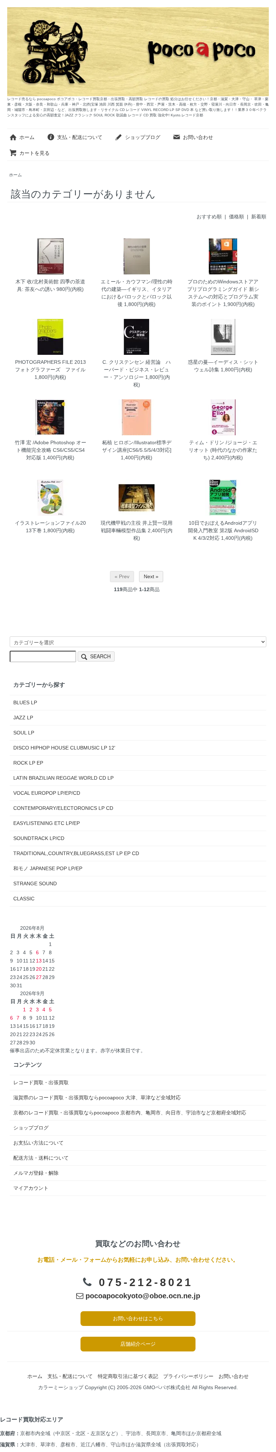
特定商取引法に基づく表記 (128, 1376)
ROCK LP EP (28, 763)
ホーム (26, 137)
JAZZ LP (23, 717)
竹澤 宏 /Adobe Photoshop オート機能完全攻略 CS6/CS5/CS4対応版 (50, 450)
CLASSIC (23, 898)
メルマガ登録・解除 (36, 1173)
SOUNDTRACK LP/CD (38, 838)
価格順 (236, 216)
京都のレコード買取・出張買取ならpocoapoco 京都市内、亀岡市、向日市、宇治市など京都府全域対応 (129, 1112)
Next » (151, 576)
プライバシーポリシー (188, 1376)
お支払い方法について (38, 1143)
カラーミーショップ (60, 1387)
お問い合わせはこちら (138, 1318)
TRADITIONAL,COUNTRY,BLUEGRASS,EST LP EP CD (76, 853)
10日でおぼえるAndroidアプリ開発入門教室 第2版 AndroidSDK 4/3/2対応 (223, 530)
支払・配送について (79, 137)
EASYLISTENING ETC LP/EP (46, 823)
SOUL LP (23, 733)
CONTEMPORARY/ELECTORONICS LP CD (63, 808)
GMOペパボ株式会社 (166, 1387)
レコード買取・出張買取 (41, 1082)
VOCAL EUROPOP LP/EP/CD (46, 793)
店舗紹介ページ (138, 1344)
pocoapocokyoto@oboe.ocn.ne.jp (141, 1296)
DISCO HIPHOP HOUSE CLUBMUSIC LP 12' (64, 748)
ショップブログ (142, 137)
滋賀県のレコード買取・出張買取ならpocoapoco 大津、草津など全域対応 (97, 1097)
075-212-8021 (146, 1282)
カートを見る (34, 153)
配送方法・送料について (41, 1158)
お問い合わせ (198, 137)
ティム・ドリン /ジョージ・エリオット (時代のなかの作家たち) (223, 450)
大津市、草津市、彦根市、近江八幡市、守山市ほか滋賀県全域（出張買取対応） (110, 1444)
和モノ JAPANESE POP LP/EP (47, 868)
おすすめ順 (209, 216)
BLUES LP (25, 702)
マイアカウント (31, 1188)
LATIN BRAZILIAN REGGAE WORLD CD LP (63, 778)
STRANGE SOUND (35, 883)
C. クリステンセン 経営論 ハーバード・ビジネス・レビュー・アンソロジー (136, 369)
